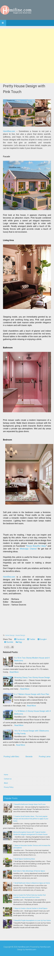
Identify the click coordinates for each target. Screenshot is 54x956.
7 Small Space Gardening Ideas (24, 859)
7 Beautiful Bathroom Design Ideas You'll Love (29, 804)
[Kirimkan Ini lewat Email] (5, 647)
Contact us (8, 779)
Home (6, 775)
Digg (20, 642)
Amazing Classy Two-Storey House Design (32, 677)
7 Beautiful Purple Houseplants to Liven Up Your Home (32, 920)
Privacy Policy (8, 787)
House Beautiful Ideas (36, 546)
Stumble (9, 642)
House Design (20, 635)
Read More (14, 672)
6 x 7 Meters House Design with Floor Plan (31, 694)
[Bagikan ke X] (10, 647)
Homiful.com (45, 947)
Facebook (20, 639)
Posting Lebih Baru (11, 756)
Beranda (29, 756)
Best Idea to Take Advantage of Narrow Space (29, 871)
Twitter (32, 639)
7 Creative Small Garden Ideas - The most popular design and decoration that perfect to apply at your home (30, 819)
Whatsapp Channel (28, 549)
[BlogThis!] (8, 647)
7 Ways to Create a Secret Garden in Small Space (30, 908)
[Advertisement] (27, 56)
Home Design (10, 635)
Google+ (43, 639)
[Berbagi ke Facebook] (12, 647)
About (6, 783)
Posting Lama (44, 756)
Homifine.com (9, 131)
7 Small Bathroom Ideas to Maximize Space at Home (31, 883)
